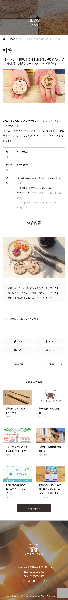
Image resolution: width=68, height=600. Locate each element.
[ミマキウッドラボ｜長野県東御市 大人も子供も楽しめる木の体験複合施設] (34, 5)
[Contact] (39, 580)
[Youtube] (34, 580)
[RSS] (44, 580)
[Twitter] (29, 580)
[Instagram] (23, 580)
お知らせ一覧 (34, 508)
